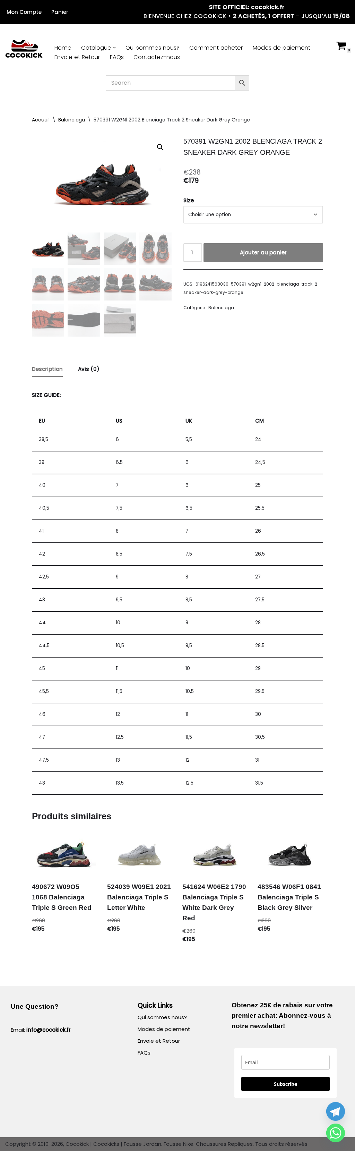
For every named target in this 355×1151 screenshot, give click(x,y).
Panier (59, 12)
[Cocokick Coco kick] (24, 49)
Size (188, 200)
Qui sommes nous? (152, 48)
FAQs (117, 57)
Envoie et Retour (77, 57)
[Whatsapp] (335, 1133)
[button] (114, 47)
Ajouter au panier (263, 252)
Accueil (41, 119)
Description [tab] (47, 369)
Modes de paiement (281, 48)
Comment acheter (216, 48)
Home (62, 48)
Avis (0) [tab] (88, 369)
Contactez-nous (156, 57)
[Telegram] (335, 1111)
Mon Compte (24, 12)
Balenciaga (71, 119)
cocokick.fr (268, 7)
